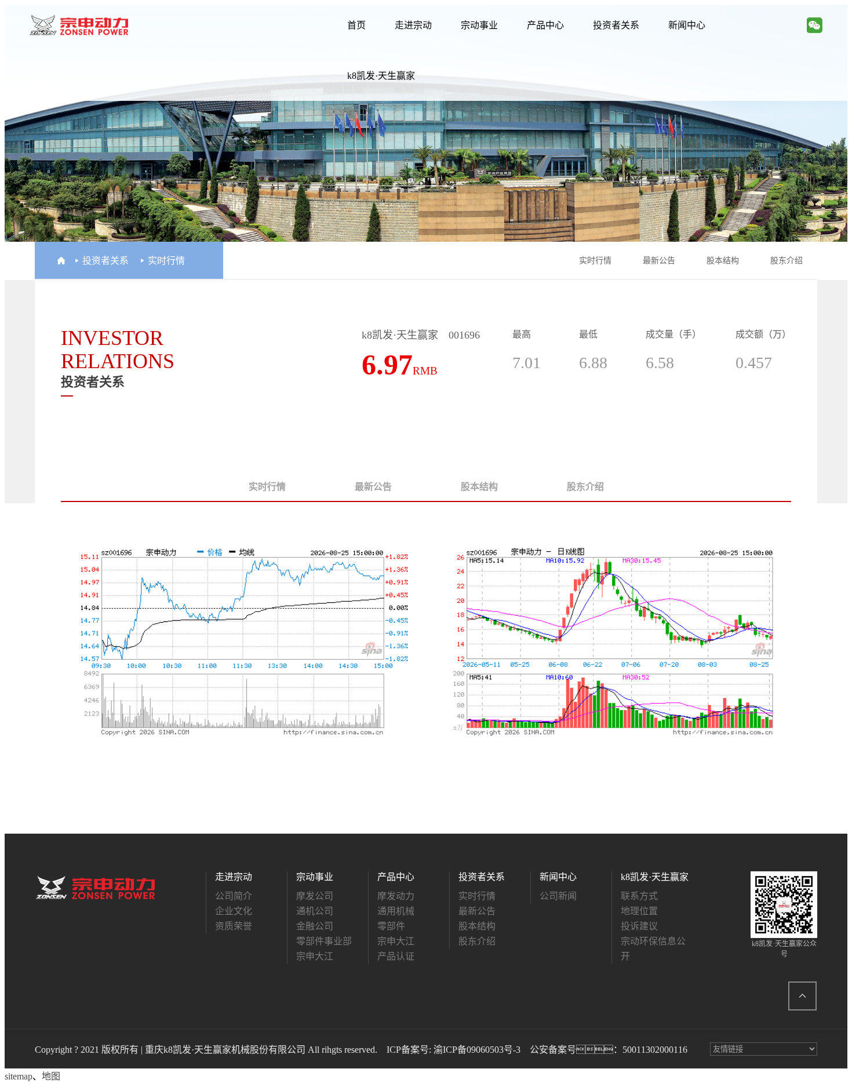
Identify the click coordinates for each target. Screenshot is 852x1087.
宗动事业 (479, 25)
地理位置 (639, 911)
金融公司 (314, 926)
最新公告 (659, 260)
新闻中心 (686, 25)
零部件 (391, 926)
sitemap (18, 1076)
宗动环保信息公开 (653, 948)
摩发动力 (395, 896)
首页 (356, 25)
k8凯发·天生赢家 (381, 76)
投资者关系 (616, 25)
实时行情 (595, 260)
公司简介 (233, 896)
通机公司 (314, 911)
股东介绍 (786, 260)
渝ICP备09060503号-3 (477, 1050)
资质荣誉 (233, 926)
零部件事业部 (324, 941)
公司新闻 (558, 896)
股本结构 (723, 260)
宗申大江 (314, 956)
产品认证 (395, 956)
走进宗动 (413, 25)
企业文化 (233, 911)
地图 (51, 1076)
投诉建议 (639, 926)
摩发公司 (314, 896)
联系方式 (639, 896)
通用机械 (395, 911)
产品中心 (545, 25)
